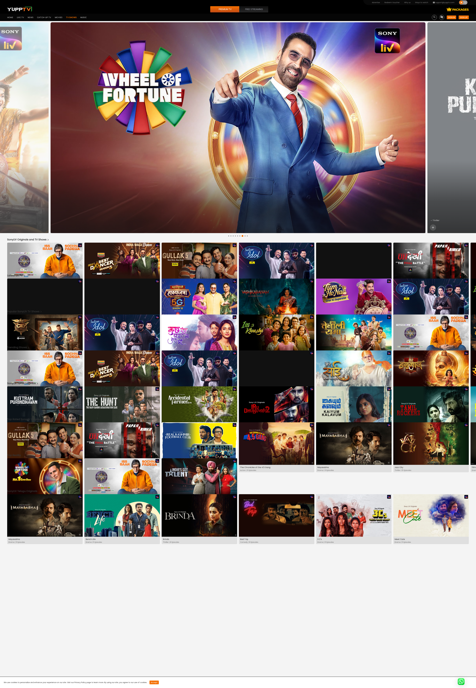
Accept (154, 682)
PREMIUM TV (225, 9)
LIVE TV (20, 17)
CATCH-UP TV (44, 17)
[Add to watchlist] (433, 227)
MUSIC (83, 17)
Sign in (451, 17)
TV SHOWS (71, 17)
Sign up (464, 17)
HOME (10, 17)
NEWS (30, 17)
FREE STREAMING (254, 9)
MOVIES (58, 17)
